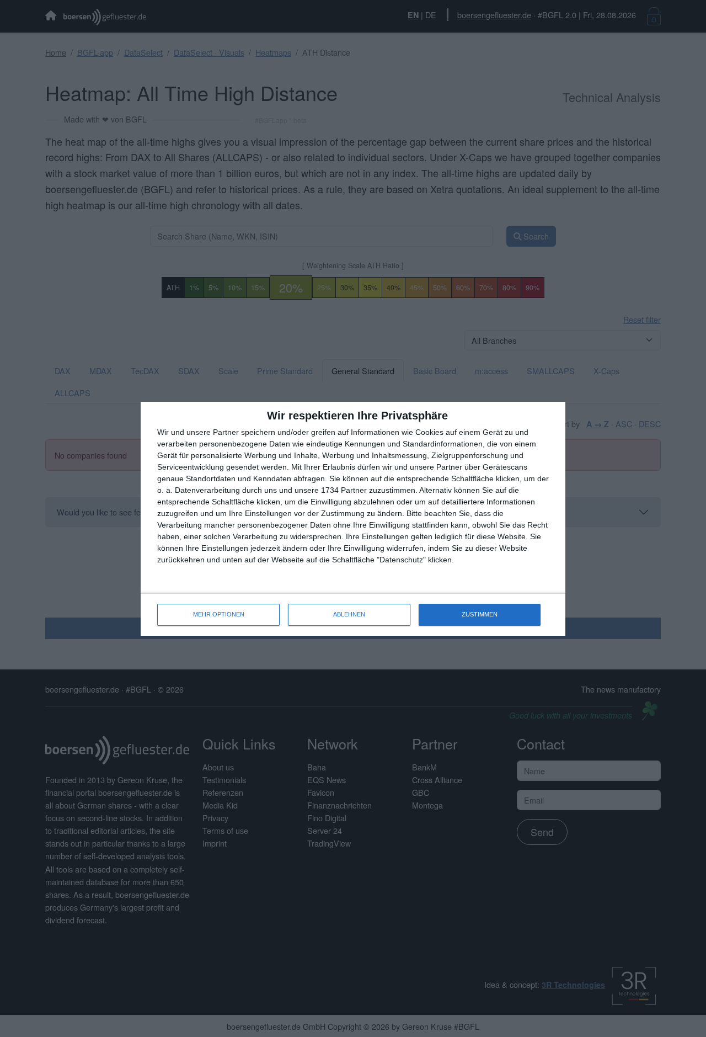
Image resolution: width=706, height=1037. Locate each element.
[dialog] (353, 519)
